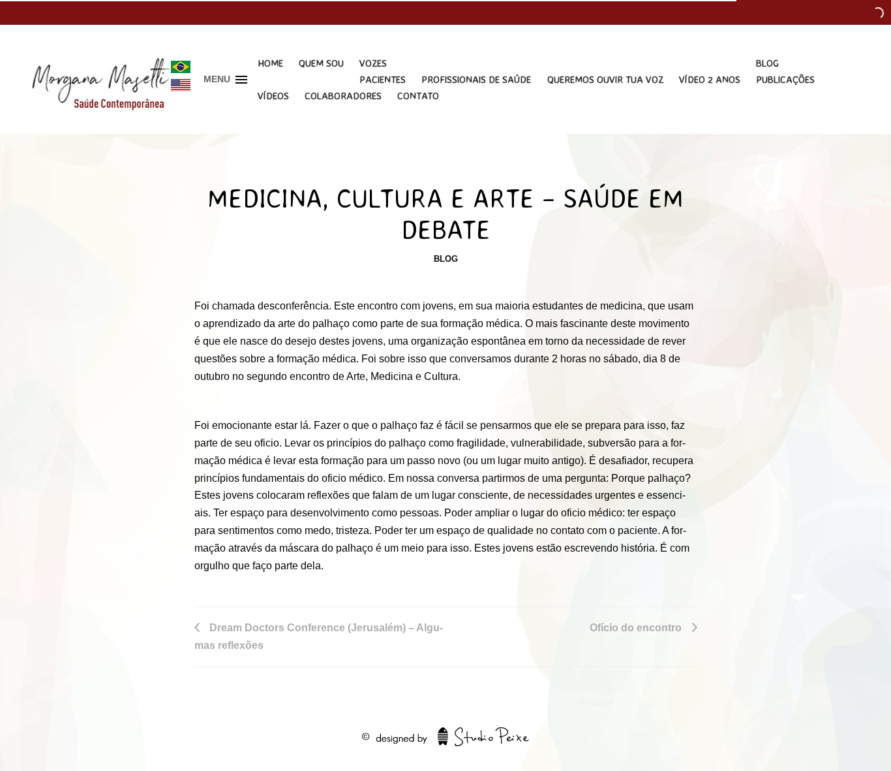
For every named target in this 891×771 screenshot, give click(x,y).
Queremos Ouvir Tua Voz (605, 79)
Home (270, 63)
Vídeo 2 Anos (709, 79)
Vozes (373, 63)
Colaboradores (343, 95)
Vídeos (273, 95)
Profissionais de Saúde (476, 79)
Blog (767, 63)
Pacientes (382, 79)
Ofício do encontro (636, 627)
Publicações (785, 79)
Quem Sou (321, 63)
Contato (418, 95)
